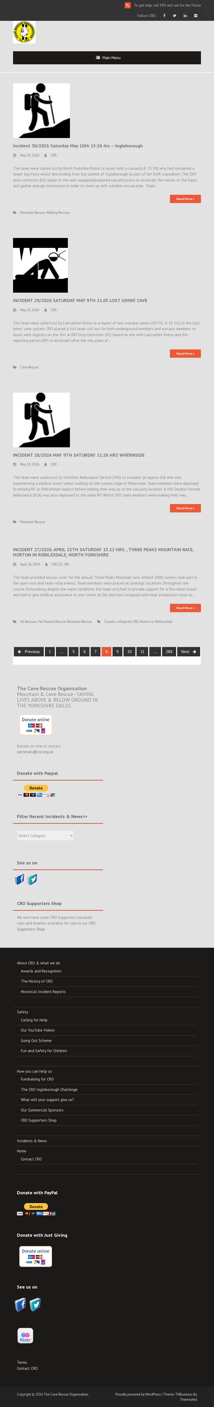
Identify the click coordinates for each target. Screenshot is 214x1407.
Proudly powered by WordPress (138, 1394)
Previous (32, 651)
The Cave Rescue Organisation (66, 1394)
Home (21, 1150)
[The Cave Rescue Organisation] (24, 31)
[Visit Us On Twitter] (32, 878)
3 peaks (109, 621)
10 (129, 651)
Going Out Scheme (36, 1040)
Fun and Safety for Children (44, 1050)
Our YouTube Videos (38, 1030)
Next (185, 651)
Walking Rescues (58, 212)
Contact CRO (31, 1159)
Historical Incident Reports (43, 991)
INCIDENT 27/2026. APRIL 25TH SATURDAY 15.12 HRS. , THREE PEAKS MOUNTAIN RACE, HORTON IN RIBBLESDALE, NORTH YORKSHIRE (103, 552)
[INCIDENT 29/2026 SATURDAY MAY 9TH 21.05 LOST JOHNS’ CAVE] (40, 264)
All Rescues (28, 621)
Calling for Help (34, 1019)
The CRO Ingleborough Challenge (49, 1089)
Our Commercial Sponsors (42, 1110)
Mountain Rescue (32, 212)
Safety (22, 1011)
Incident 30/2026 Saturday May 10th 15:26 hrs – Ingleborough (78, 146)
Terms (22, 1362)
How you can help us (34, 1071)
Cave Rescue (29, 367)
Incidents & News (32, 1140)
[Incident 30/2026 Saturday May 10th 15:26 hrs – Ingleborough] (41, 110)
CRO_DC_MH (60, 564)
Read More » (185, 199)
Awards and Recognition (41, 971)
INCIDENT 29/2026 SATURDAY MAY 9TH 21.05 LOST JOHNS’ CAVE (80, 300)
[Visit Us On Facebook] (19, 878)
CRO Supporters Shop (39, 1120)
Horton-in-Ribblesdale (156, 621)
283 (169, 651)
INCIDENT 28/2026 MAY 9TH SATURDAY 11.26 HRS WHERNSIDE (79, 455)
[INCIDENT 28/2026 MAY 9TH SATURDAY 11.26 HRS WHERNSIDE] (41, 419)
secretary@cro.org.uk (35, 751)
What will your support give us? (47, 1099)
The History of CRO (37, 981)
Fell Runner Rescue (52, 621)
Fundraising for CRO (37, 1079)
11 (142, 651)
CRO (54, 155)
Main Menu (112, 57)
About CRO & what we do (38, 962)
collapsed (124, 621)
